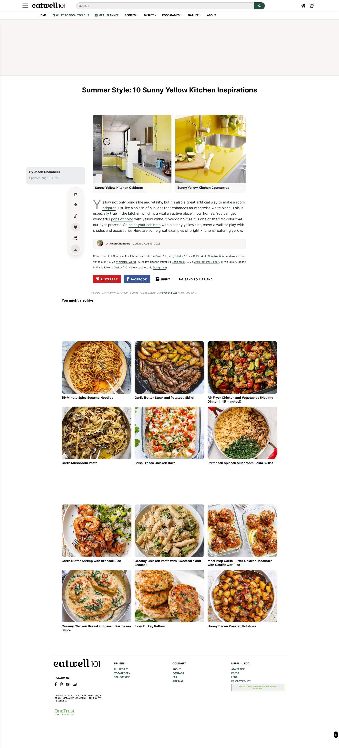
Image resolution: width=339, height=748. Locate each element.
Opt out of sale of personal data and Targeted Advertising (257, 687)
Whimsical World (126, 262)
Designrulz (178, 262)
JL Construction (214, 256)
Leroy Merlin (175, 256)
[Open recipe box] (75, 238)
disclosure (169, 292)
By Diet (149, 15)
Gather (193, 15)
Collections (122, 677)
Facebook (138, 279)
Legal (235, 677)
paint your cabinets (144, 224)
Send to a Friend (198, 279)
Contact (178, 673)
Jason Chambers (47, 172)
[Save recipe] (75, 227)
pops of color (122, 219)
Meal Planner (108, 15)
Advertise (238, 669)
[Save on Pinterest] (75, 205)
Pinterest (108, 279)
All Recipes (121, 669)
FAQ (174, 677)
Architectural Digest (206, 262)
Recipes (130, 15)
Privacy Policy (241, 681)
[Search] (259, 5)
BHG (196, 256)
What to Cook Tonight (72, 15)
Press (235, 673)
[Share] (75, 194)
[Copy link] (75, 216)
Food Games (171, 15)
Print (165, 279)
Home (42, 15)
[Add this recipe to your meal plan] (75, 249)
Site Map (178, 681)
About (211, 15)
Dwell (158, 256)
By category (122, 673)
